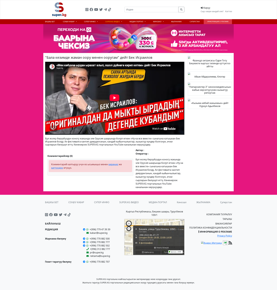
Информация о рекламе (218, 21)
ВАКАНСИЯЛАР (223, 223)
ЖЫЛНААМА (176, 21)
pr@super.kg (97, 252)
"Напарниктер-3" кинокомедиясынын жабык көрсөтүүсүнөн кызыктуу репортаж (210, 90)
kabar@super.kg (98, 232)
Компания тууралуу (219, 214)
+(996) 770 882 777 (100, 242)
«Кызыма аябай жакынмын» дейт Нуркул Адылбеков (210, 104)
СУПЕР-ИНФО (90, 21)
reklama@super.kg (100, 256)
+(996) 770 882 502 (100, 245)
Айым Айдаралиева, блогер (209, 76)
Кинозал (157, 21)
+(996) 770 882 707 (100, 261)
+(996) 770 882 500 (100, 238)
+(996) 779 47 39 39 (100, 229)
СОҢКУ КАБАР (69, 21)
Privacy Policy (224, 235)
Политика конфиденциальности (210, 227)
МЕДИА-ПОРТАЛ (137, 21)
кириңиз (113, 164)
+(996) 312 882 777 (100, 249)
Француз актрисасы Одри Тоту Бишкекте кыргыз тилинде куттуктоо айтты (209, 63)
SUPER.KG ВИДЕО (112, 21)
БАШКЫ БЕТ (50, 21)
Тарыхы (227, 219)
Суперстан (195, 21)
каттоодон (57, 167)
